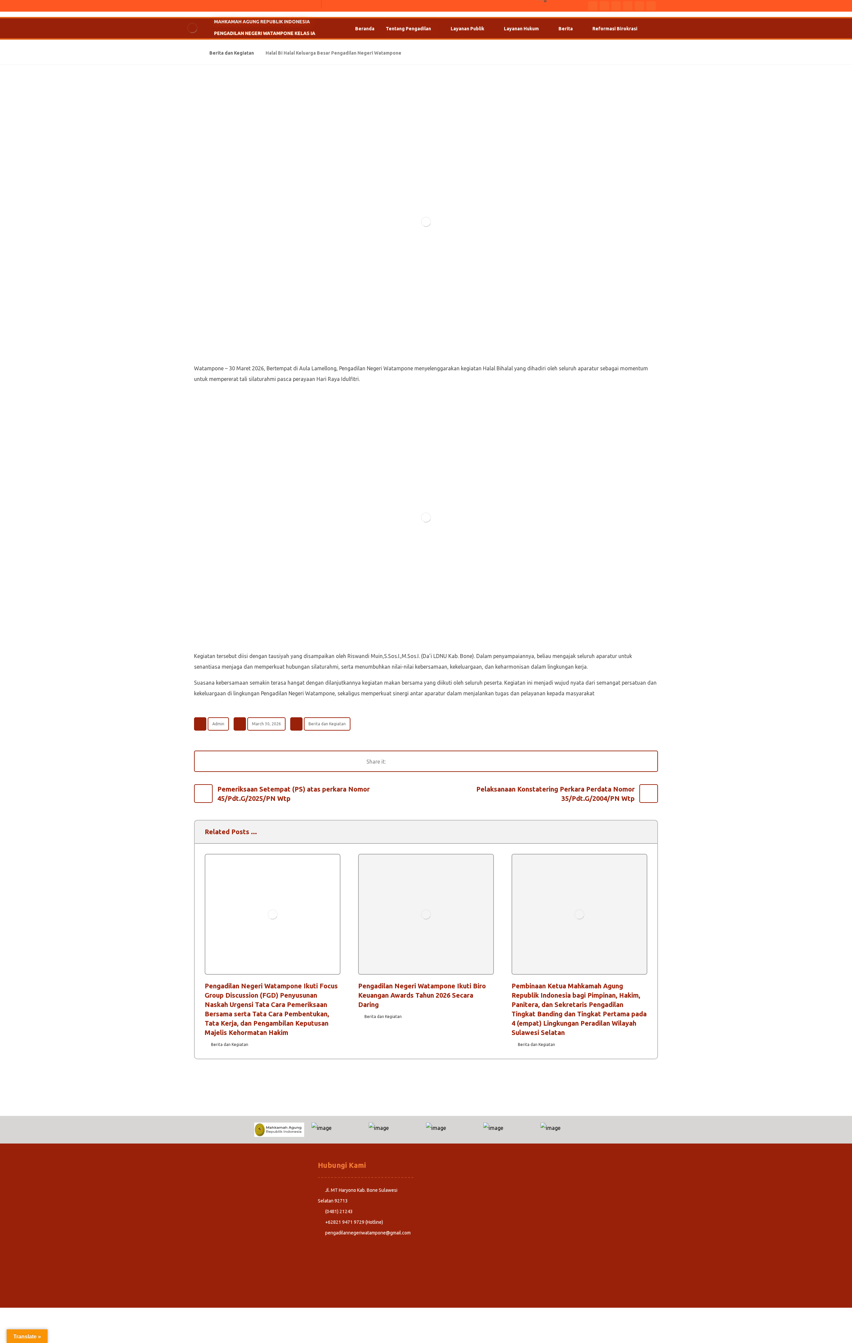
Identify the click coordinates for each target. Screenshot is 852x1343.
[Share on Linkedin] (444, 761)
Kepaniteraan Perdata (219, 1200)
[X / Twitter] (639, 6)
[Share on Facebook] (394, 761)
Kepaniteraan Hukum (218, 1211)
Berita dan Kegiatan (327, 724)
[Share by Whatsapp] (460, 761)
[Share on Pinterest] (427, 761)
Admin (218, 724)
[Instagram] (627, 6)
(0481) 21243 (339, 1211)
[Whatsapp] (604, 6)
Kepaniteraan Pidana (218, 1190)
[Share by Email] (477, 761)
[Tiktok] (651, 6)
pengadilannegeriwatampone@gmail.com (368, 1232)
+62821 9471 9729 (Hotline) (354, 1222)
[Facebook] (592, 6)
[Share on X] (410, 761)
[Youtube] (616, 6)
